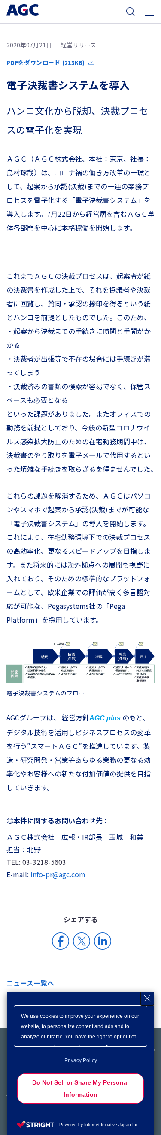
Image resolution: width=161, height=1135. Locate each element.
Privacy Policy (80, 1060)
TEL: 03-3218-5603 (36, 862)
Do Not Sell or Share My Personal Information (80, 1088)
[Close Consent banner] (147, 998)
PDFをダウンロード (45, 62)
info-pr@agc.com (57, 874)
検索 (130, 11)
